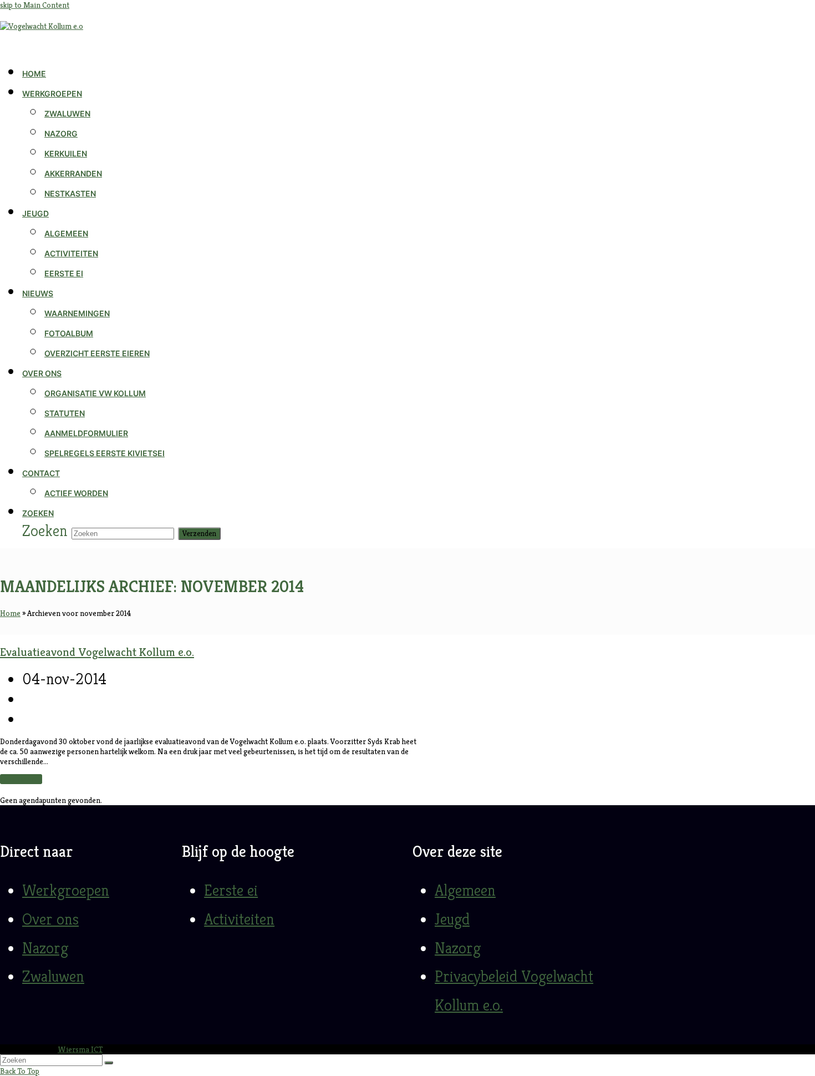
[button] (38, 513)
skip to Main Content (34, 5)
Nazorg (45, 948)
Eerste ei (231, 890)
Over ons (50, 919)
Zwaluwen (53, 976)
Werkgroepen (65, 890)
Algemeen (465, 890)
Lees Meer (21, 779)
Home (10, 613)
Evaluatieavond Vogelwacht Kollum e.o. (97, 652)
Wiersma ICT (80, 1049)
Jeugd (452, 919)
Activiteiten (239, 919)
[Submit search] (108, 1062)
